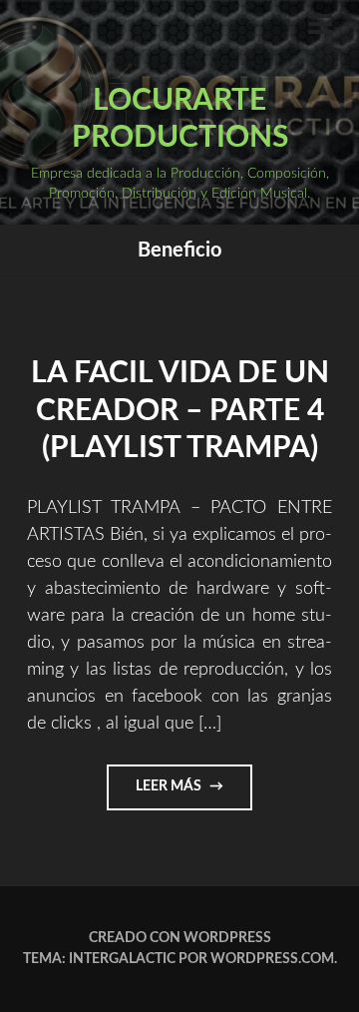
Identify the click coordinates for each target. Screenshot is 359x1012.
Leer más (194, 794)
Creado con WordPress (180, 938)
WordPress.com (272, 959)
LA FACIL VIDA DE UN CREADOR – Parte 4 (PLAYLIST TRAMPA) (180, 410)
